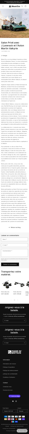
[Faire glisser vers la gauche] (11, 300)
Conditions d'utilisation (9, 377)
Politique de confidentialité (9, 428)
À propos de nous (8, 390)
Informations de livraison (9, 363)
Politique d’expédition (11, 430)
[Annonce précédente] (2, 2)
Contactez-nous (7, 386)
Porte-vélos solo (5, 291)
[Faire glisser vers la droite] (17, 300)
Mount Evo (7, 424)
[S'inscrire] (24, 320)
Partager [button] (5, 55)
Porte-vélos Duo (17, 291)
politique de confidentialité (10, 373)
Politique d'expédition (9, 367)
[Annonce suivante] (26, 2)
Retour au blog (15, 227)
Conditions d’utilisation (22, 428)
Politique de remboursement (10, 370)
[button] (3, 6)
